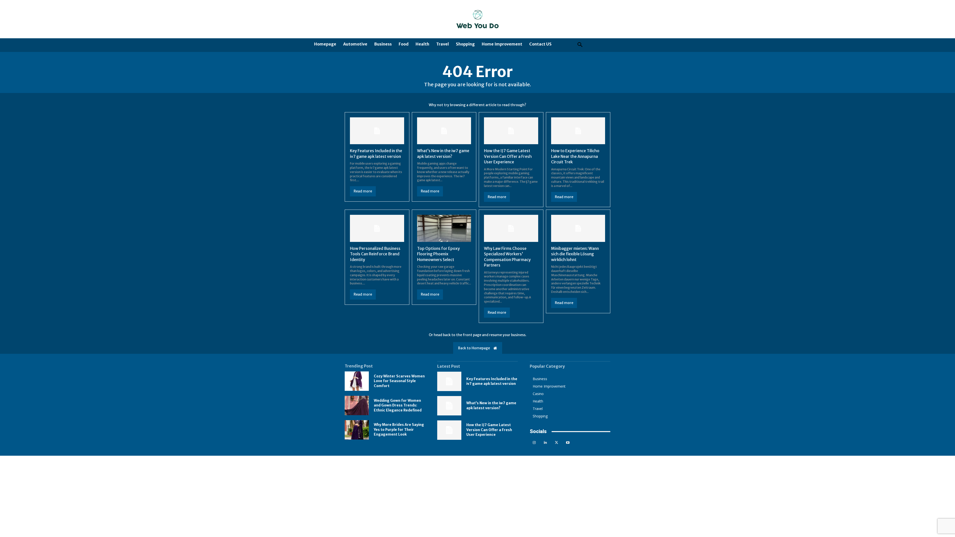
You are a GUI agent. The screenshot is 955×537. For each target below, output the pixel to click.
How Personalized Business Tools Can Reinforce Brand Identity (375, 254)
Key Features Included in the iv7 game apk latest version (491, 381)
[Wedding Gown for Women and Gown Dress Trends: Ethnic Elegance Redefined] (357, 405)
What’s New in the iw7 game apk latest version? (491, 405)
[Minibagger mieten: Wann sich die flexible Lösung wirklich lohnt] (578, 228)
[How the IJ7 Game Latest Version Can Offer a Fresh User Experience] (511, 130)
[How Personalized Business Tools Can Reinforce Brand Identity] (377, 228)
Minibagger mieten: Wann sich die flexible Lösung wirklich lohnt (575, 254)
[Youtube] (567, 442)
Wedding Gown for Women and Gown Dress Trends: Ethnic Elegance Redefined (398, 405)
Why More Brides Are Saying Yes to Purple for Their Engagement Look (399, 429)
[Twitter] (556, 442)
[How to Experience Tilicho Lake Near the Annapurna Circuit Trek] (578, 130)
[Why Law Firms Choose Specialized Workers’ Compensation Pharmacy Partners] (511, 228)
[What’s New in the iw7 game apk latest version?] (444, 130)
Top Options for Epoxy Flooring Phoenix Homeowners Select (438, 254)
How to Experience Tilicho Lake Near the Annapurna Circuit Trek (575, 156)
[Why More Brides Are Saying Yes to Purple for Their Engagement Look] (357, 430)
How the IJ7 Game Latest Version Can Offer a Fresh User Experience (508, 156)
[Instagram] (534, 442)
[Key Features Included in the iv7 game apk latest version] (377, 130)
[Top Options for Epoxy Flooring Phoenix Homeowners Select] (444, 228)
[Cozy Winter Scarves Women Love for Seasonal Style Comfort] (357, 381)
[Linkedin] (545, 442)
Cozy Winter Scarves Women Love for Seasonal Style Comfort (399, 381)
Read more (363, 191)
